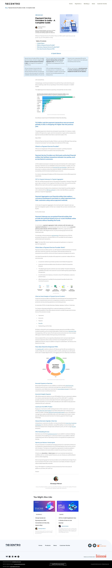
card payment (55, 235)
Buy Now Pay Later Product (44, 410)
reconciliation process (63, 389)
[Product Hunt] (18, 556)
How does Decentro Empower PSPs (46, 49)
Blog (6, 7)
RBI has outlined (51, 190)
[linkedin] (12, 556)
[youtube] (15, 556)
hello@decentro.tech (16, 561)
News (93, 3)
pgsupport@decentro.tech (19, 564)
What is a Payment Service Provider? (46, 45)
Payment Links (72, 331)
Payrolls (40, 323)
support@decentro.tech (15, 566)
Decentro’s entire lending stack (56, 412)
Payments (61, 514)
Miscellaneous (39, 514)
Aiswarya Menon (42, 26)
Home (71, 3)
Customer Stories (102, 3)
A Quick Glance (40, 43)
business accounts (52, 434)
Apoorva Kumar (65, 526)
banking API (40, 349)
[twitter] (9, 556)
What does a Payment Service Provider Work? (48, 47)
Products (48, 545)
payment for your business (60, 167)
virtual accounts (69, 385)
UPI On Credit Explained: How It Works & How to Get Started (67, 520)
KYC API (74, 426)
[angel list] (7, 556)
